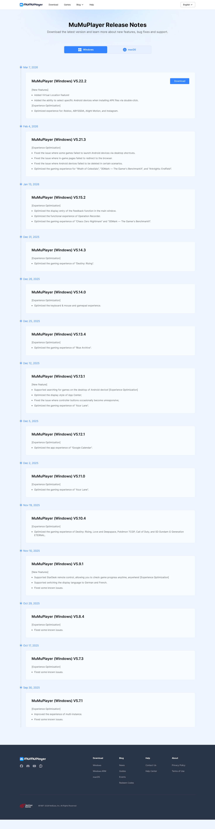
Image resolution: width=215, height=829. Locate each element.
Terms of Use (178, 771)
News (122, 765)
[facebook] (21, 766)
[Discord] (28, 766)
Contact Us (151, 765)
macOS (96, 777)
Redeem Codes (126, 782)
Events (122, 777)
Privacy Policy (178, 765)
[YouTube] (34, 766)
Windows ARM (99, 771)
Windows (97, 765)
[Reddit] (41, 766)
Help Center (151, 771)
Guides (122, 771)
